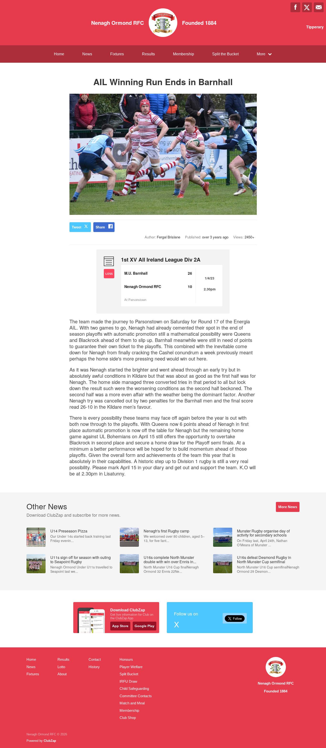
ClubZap (50, 741)
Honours (126, 659)
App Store (120, 626)
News (87, 54)
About (62, 674)
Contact (95, 659)
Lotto (61, 667)
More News (287, 507)
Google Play (144, 626)
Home (59, 54)
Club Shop (128, 718)
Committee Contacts (136, 696)
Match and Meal (132, 703)
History (94, 667)
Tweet (76, 227)
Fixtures (117, 54)
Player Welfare (131, 667)
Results (148, 54)
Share (100, 227)
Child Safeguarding (134, 688)
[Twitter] (307, 7)
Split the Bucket (225, 54)
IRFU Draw (128, 681)
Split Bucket (129, 674)
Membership (183, 54)
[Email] (319, 7)
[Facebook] (295, 7)
